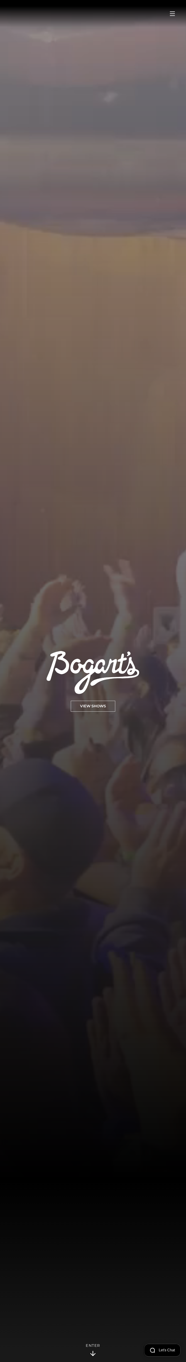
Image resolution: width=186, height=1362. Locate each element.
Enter (93, 1345)
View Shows (93, 706)
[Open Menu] (172, 13)
